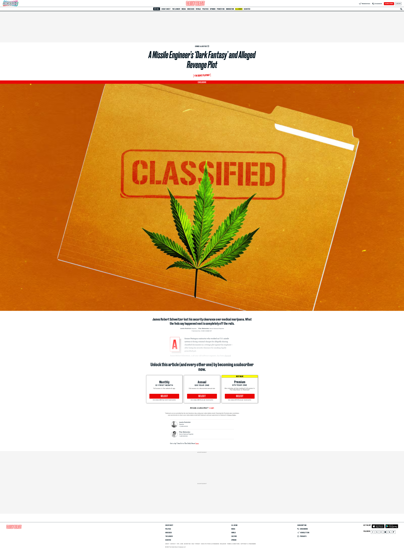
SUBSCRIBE (389, 3)
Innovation (230, 9)
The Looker (176, 9)
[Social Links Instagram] (381, 532)
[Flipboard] (393, 532)
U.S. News (238, 9)
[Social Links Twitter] (377, 532)
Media (184, 9)
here (197, 443)
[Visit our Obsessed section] (17, 3)
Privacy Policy (231, 415)
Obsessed (190, 9)
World (233, 533)
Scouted (247, 9)
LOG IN (398, 3)
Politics (205, 9)
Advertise (187, 543)
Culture (234, 536)
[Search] (401, 9)
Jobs (181, 543)
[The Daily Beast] (195, 3)
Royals (198, 9)
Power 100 (221, 9)
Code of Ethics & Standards (210, 543)
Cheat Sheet (166, 9)
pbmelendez (184, 436)
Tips (178, 543)
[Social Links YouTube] (385, 532)
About (167, 543)
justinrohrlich (184, 426)
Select (164, 396)
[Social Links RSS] (389, 532)
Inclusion (223, 543)
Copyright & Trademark (248, 543)
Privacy (197, 543)
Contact (173, 543)
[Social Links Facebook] (372, 532)
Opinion (212, 9)
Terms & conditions (233, 543)
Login (211, 408)
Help (192, 543)
